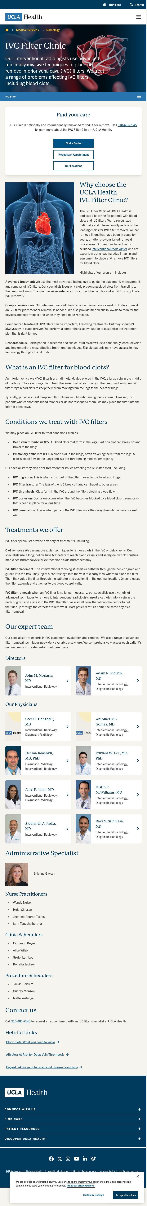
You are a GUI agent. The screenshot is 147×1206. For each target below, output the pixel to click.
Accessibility (107, 1171)
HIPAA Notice (14, 1171)
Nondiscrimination (58, 1171)
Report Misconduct (84, 1171)
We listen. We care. (130, 1171)
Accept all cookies (126, 1195)
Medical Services (27, 30)
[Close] (138, 1176)
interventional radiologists (109, 249)
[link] (51, 1159)
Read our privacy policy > (81, 1185)
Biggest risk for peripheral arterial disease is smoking (42, 1067)
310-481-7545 (20, 1021)
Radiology (53, 30)
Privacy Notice (34, 1171)
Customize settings (93, 1194)
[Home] (6, 30)
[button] (112, 4)
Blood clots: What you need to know (30, 1042)
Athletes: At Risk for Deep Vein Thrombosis (35, 1054)
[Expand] (139, 1109)
